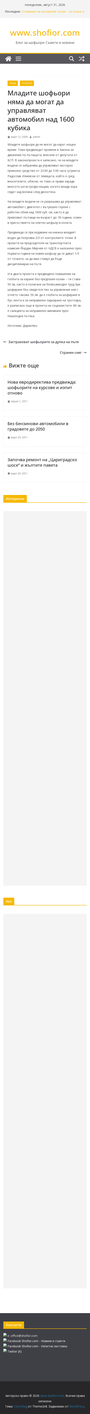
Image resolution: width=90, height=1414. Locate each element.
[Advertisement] (45, 698)
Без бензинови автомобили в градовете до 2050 (38, 426)
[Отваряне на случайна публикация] (82, 59)
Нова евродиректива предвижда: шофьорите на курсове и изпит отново (42, 387)
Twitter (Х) (15, 1351)
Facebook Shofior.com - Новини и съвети (36, 1341)
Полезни (27, 83)
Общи (12, 83)
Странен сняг (71, 352)
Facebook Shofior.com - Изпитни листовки (37, 1346)
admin (36, 137)
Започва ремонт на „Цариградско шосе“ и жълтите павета (42, 462)
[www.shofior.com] (8, 59)
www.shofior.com (45, 32)
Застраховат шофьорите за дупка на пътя (43, 342)
